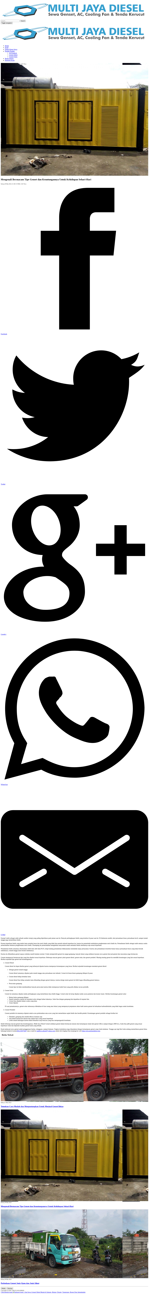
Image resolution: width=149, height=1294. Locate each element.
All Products (13, 53)
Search (23, 21)
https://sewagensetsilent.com (91, 1031)
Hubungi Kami (9, 60)
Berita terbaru (9, 58)
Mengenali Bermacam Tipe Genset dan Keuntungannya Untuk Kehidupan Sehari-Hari (37, 1206)
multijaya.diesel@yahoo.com (45, 1031)
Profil (6, 47)
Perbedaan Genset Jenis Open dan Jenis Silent (20, 1283)
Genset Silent (13, 55)
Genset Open (13, 57)
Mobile (3, 1288)
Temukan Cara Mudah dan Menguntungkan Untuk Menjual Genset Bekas (32, 1106)
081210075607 (22, 1031)
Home (7, 46)
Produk (7, 51)
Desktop (10, 1288)
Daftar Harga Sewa (11, 49)
